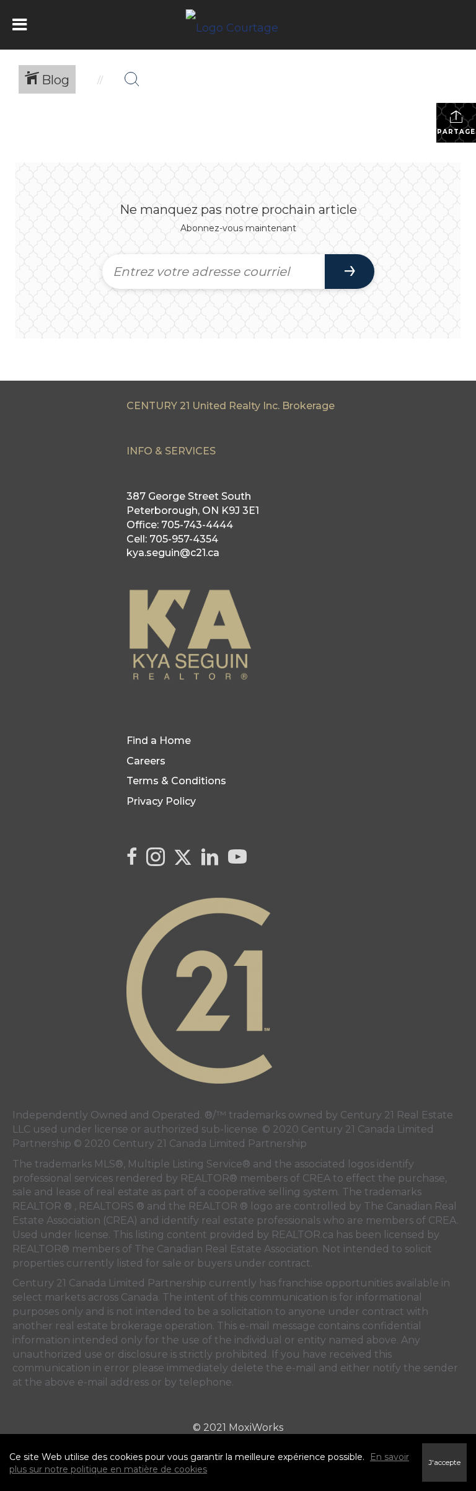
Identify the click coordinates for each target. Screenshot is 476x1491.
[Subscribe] (349, 271)
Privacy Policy (161, 801)
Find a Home (158, 740)
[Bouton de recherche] (132, 79)
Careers (145, 761)
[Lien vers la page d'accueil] (238, 24)
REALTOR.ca (302, 1235)
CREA (316, 1178)
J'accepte (444, 1462)
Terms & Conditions (176, 781)
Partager (456, 132)
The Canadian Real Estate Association (226, 1249)
